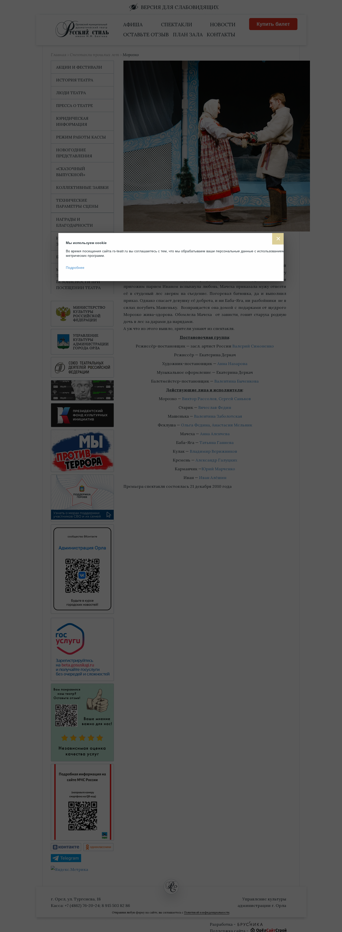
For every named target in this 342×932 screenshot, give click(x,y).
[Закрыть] (278, 239)
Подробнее (75, 268)
